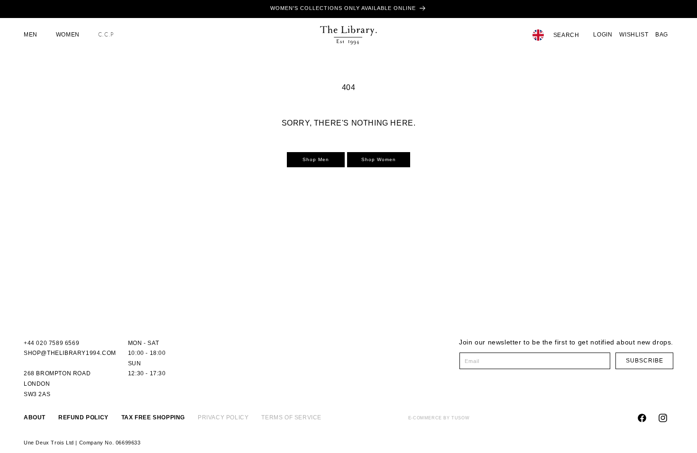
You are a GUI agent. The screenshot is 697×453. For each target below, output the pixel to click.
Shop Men (316, 159)
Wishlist (633, 34)
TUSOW (460, 418)
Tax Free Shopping (153, 417)
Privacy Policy (223, 417)
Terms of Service (291, 417)
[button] (34, 35)
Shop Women (378, 159)
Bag (661, 34)
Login (602, 34)
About (35, 417)
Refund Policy (83, 417)
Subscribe (644, 360)
